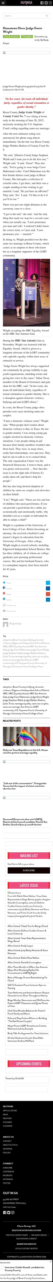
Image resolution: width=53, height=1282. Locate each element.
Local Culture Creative (26, 1248)
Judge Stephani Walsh (13, 653)
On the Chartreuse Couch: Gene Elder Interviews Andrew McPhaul (25, 1039)
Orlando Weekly (39, 1235)
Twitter (9, 583)
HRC (5, 646)
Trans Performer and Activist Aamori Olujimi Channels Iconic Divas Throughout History (28, 994)
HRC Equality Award (19, 646)
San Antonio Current (26, 1238)
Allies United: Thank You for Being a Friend (28, 926)
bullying (30, 639)
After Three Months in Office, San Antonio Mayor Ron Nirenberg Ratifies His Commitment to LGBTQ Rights (28, 970)
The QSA (27, 36)
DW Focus (26, 3)
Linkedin (8, 600)
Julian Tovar (8, 656)
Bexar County (19, 639)
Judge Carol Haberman (19, 649)
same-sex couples (40, 656)
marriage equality (23, 656)
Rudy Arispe (15, 623)
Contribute (8, 1171)
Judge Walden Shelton (34, 653)
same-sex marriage (11, 659)
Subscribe (29, 870)
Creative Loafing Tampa (17, 1235)
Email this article (11, 605)
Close (51, 1262)
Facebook (9, 589)
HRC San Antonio (25, 340)
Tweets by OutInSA (14, 1078)
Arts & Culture (11, 36)
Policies (7, 1153)
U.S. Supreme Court (24, 663)
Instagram (8, 1179)
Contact (7, 1141)
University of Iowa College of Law (27, 666)
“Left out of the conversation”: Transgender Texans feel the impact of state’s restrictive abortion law (25, 786)
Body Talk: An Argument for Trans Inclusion (28, 1033)
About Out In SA (10, 1145)
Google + (9, 594)
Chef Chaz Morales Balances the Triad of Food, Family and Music (26, 1012)
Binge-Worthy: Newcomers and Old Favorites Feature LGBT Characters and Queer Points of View (29, 1003)
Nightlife (7, 1118)
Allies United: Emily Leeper (20, 945)
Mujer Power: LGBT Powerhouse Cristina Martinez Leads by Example (27, 1027)
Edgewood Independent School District (30, 643)
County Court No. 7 (14, 116)
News (5, 1114)
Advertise (7, 1149)
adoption (7, 639)
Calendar (7, 1126)
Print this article (11, 611)
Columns (7, 1122)
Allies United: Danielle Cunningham (24, 962)
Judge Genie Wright (29, 112)
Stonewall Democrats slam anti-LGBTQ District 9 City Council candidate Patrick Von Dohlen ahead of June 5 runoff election (25, 822)
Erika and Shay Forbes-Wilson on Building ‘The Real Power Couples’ (27, 1020)
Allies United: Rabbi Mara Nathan (23, 957)
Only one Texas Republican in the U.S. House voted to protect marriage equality (25, 751)
